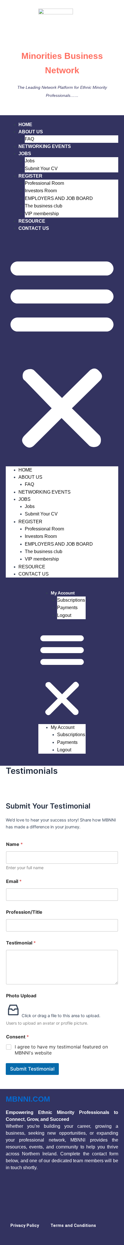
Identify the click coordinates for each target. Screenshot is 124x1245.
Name (14, 844)
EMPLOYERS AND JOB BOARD (59, 198)
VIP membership (42, 213)
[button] (62, 352)
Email (14, 881)
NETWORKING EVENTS (44, 146)
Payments (67, 607)
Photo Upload (21, 995)
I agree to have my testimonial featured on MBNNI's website (61, 1050)
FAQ (29, 138)
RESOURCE (31, 221)
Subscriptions (71, 600)
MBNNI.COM (28, 1099)
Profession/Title (24, 912)
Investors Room (41, 190)
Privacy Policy (24, 1225)
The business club (43, 205)
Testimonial (21, 943)
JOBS (24, 153)
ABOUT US (30, 131)
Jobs (30, 160)
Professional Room (44, 183)
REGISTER (30, 176)
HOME (25, 124)
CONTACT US (33, 228)
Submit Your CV (41, 168)
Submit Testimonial (32, 1069)
